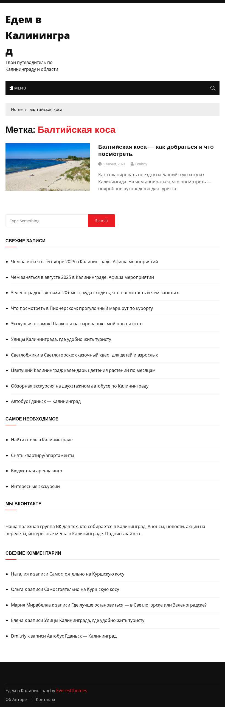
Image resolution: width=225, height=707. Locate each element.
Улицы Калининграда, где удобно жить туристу (61, 339)
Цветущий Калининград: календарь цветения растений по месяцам (83, 370)
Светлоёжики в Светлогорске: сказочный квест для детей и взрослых (84, 355)
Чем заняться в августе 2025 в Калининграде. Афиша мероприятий (82, 277)
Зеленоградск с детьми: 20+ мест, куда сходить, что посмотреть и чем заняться (95, 293)
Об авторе (16, 699)
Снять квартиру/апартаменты (42, 455)
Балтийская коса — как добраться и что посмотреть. (156, 150)
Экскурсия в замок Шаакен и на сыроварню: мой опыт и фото (77, 324)
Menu (19, 88)
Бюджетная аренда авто (36, 471)
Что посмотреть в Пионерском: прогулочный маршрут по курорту (82, 308)
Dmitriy (141, 163)
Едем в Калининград (37, 35)
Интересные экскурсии (35, 486)
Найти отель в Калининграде (42, 440)
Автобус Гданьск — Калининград (46, 401)
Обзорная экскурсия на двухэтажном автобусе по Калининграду (79, 386)
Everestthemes (71, 691)
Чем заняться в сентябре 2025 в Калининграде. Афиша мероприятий (84, 262)
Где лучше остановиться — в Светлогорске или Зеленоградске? (139, 605)
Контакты (45, 699)
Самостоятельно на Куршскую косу (86, 574)
